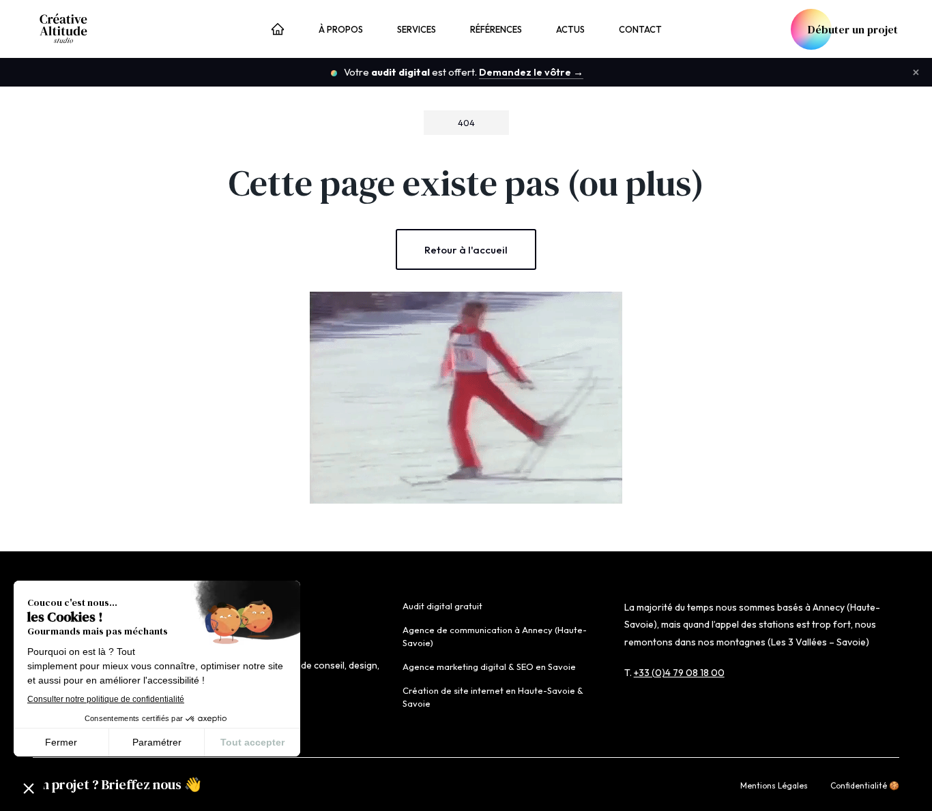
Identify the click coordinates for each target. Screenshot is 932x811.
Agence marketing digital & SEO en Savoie (489, 666)
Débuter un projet (853, 29)
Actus (570, 29)
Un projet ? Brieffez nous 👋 (117, 784)
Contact (640, 29)
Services (416, 29)
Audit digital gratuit (442, 605)
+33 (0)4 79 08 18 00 (679, 673)
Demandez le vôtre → (531, 71)
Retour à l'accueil (466, 249)
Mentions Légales (774, 785)
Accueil (278, 30)
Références (496, 29)
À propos (341, 29)
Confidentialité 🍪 (864, 785)
